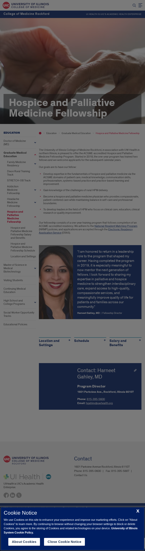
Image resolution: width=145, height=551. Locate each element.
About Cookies (24, 542)
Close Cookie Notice (64, 542)
